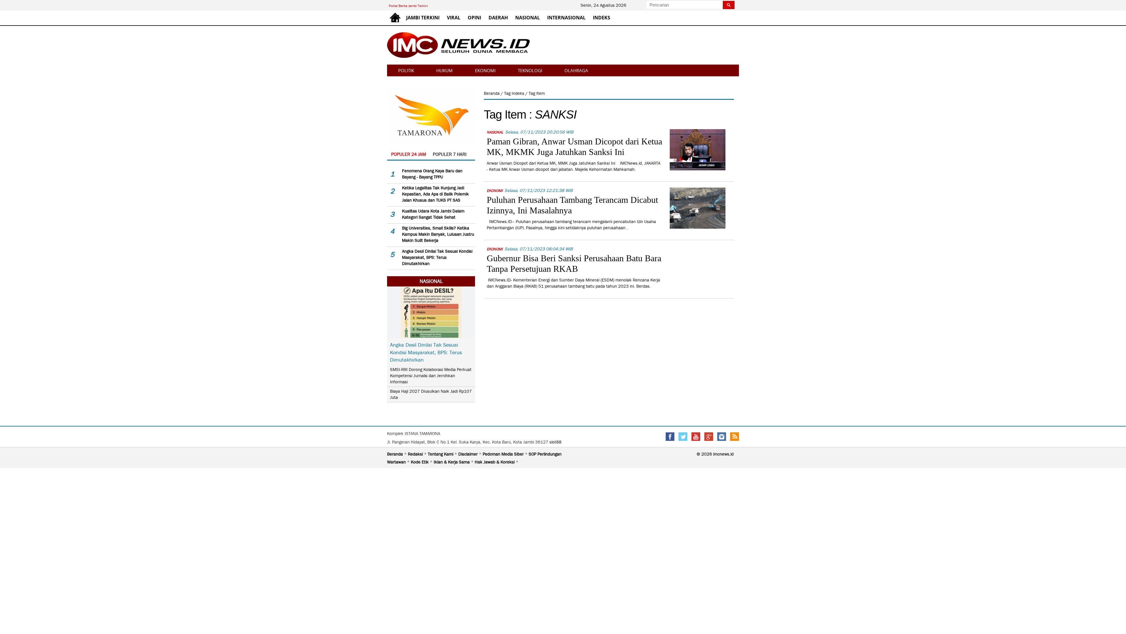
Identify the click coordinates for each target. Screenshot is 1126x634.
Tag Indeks (514, 93)
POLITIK (406, 70)
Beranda (492, 93)
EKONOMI (485, 70)
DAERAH (498, 17)
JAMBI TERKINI (423, 17)
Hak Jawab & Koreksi (495, 462)
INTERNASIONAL (566, 17)
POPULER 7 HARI (450, 154)
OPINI (474, 17)
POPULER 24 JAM (408, 154)
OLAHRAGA (576, 70)
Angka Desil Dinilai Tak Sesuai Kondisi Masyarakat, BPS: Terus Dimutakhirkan (437, 257)
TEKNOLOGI (530, 70)
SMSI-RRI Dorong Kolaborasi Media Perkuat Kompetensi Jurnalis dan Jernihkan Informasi (431, 376)
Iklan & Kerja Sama (452, 462)
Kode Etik (420, 462)
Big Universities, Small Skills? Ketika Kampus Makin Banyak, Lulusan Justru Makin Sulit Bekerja (438, 234)
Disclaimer (468, 454)
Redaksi (416, 454)
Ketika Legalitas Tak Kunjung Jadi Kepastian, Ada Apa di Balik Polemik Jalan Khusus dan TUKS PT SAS (435, 194)
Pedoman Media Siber (504, 454)
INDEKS (601, 17)
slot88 (556, 442)
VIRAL (453, 17)
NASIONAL (527, 17)
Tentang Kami (441, 454)
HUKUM (444, 70)
